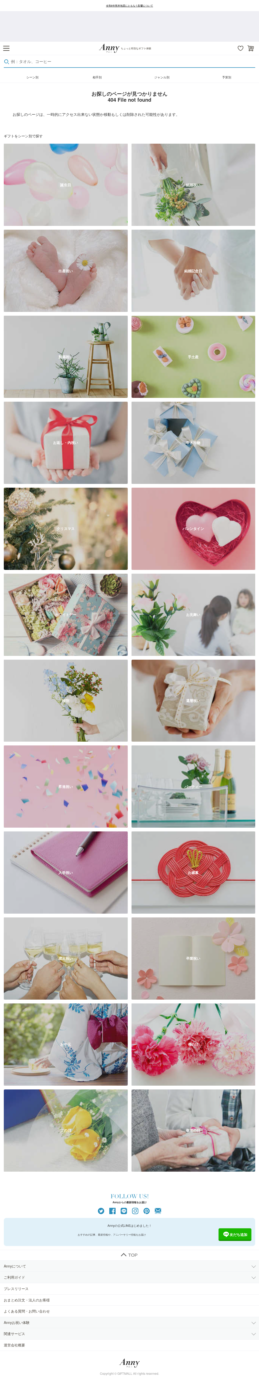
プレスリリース (16, 1288)
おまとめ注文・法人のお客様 (27, 1299)
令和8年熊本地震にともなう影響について (129, 5)
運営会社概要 (14, 1344)
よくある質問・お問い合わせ (27, 1311)
